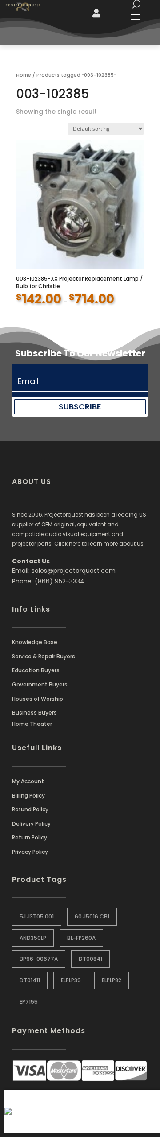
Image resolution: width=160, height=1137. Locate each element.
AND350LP (33, 938)
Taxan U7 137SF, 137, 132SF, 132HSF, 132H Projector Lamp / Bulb (99, 1115)
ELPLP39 (71, 980)
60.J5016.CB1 (92, 916)
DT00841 (90, 959)
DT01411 (30, 980)
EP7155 (29, 1001)
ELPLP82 (111, 980)
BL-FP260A (81, 938)
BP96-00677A (39, 959)
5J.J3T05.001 (37, 916)
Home (23, 75)
